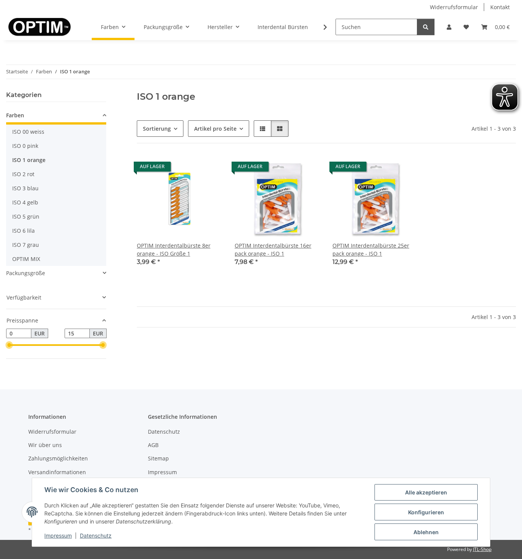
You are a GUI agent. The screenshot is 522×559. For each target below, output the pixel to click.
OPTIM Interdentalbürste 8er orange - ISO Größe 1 (174, 249)
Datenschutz (96, 535)
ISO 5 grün (25, 216)
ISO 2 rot (23, 174)
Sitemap (158, 458)
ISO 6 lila (23, 230)
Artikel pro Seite (215, 128)
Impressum (58, 535)
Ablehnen (426, 532)
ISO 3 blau (25, 188)
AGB (153, 445)
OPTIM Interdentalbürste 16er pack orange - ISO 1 (273, 249)
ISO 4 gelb (25, 202)
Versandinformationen (57, 472)
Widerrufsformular (454, 7)
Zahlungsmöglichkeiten (58, 458)
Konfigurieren (426, 512)
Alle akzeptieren (426, 492)
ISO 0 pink (25, 145)
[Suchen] (425, 27)
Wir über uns (45, 445)
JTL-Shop (482, 549)
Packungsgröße (25, 273)
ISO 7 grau (25, 244)
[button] (449, 27)
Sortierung (157, 128)
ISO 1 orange (28, 160)
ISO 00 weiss (28, 131)
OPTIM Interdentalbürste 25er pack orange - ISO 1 (370, 249)
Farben (15, 115)
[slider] (9, 345)
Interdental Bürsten (283, 27)
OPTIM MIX (26, 258)
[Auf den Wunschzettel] (209, 168)
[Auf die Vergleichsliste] (189, 168)
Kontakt (500, 7)
